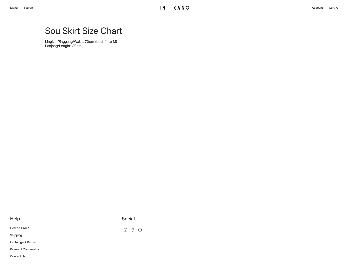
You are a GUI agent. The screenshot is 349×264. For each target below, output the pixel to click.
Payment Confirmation (25, 249)
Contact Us (18, 256)
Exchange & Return (23, 242)
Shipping (16, 235)
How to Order (19, 228)
